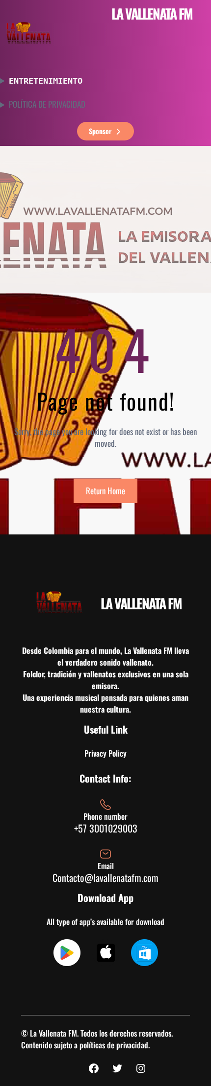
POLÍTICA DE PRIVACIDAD (47, 104)
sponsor (100, 131)
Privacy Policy (105, 753)
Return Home (105, 491)
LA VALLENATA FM (151, 13)
